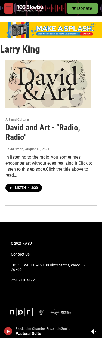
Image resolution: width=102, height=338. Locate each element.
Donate (84, 8)
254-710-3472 (23, 280)
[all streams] (95, 331)
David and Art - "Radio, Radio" (42, 132)
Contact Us (20, 254)
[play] (8, 331)
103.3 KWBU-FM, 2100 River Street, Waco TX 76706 (48, 267)
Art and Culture (17, 119)
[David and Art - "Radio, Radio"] (48, 84)
